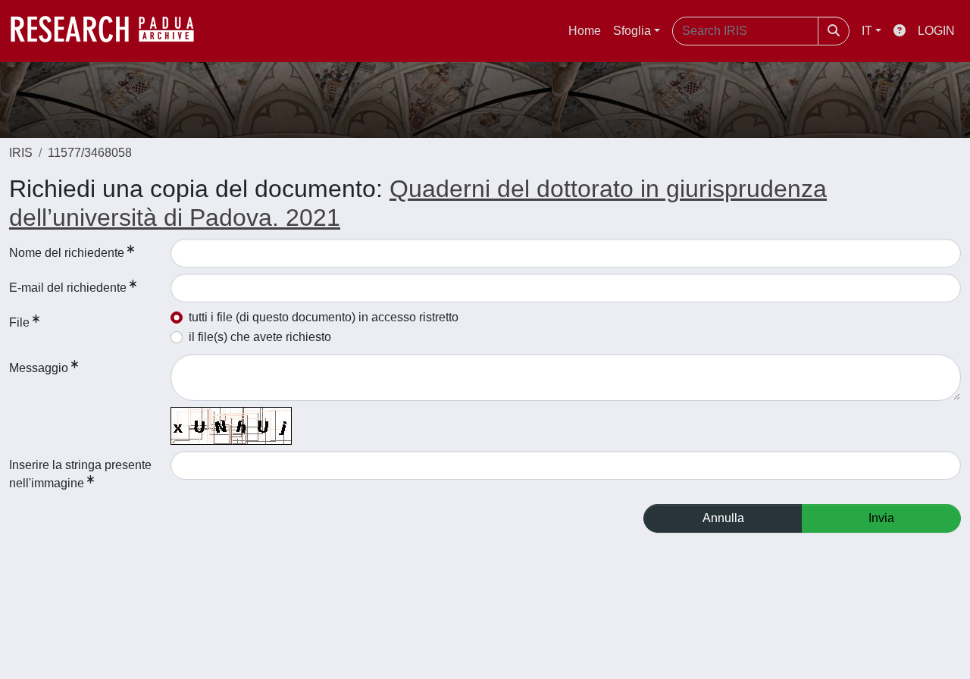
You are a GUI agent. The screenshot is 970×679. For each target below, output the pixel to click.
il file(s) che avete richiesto (260, 336)
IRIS (21, 152)
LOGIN (936, 30)
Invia (881, 518)
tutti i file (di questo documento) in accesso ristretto (323, 317)
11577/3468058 (90, 152)
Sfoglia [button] (632, 30)
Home (584, 30)
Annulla (723, 518)
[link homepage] (110, 31)
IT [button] (867, 30)
